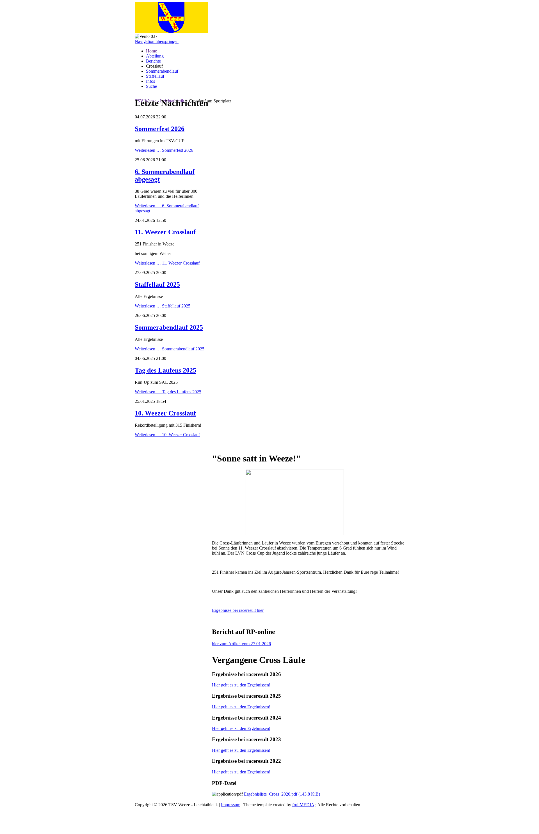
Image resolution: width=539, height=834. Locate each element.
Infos (150, 81)
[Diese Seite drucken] (214, 444)
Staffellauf (155, 76)
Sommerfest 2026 (159, 128)
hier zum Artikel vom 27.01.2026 (241, 643)
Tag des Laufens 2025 (165, 370)
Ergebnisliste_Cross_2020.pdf (282, 794)
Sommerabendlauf (162, 71)
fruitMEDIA (303, 804)
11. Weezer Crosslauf (165, 232)
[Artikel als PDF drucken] (220, 444)
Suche (151, 86)
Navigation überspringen (157, 41)
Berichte (153, 61)
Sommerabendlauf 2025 (169, 327)
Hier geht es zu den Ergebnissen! (241, 685)
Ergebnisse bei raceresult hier (238, 610)
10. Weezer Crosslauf (165, 413)
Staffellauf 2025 (157, 284)
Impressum (230, 804)
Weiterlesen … (164, 150)
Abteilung (155, 56)
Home (151, 51)
